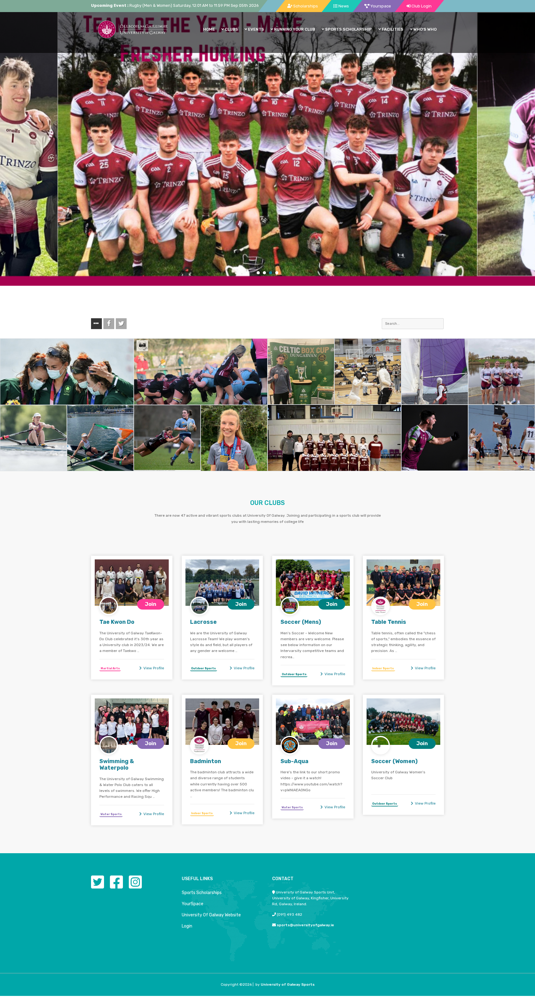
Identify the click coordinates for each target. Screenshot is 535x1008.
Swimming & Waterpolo (116, 764)
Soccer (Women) (394, 761)
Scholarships (305, 6)
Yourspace (380, 6)
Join (150, 604)
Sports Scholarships (202, 892)
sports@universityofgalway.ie (305, 925)
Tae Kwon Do (116, 622)
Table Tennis (388, 622)
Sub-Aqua (294, 761)
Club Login (421, 6)
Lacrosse (203, 622)
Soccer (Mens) (301, 622)
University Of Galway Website (211, 915)
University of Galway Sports (288, 984)
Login (187, 926)
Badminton (205, 761)
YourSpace (192, 903)
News (343, 6)
